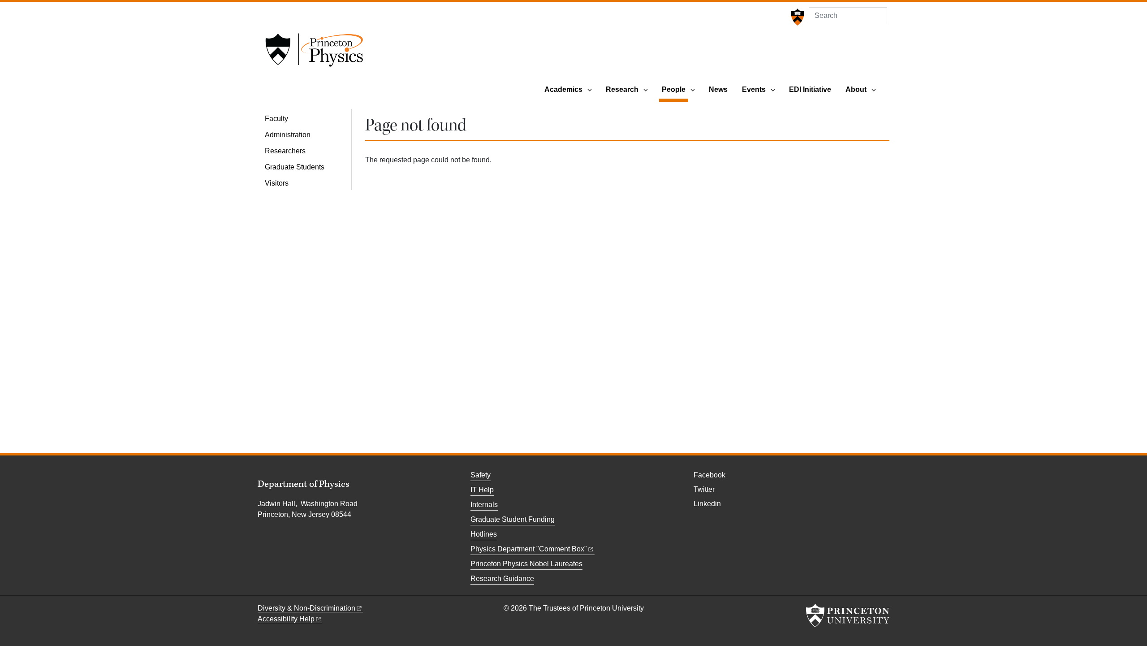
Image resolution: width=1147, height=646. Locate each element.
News (718, 89)
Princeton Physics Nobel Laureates (526, 564)
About (856, 89)
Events (754, 89)
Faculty (276, 118)
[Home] (314, 53)
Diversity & (306, 608)
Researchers (285, 151)
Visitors (277, 183)
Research (622, 89)
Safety (480, 475)
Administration (287, 135)
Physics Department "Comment (528, 549)
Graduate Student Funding (512, 519)
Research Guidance (502, 578)
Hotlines (483, 534)
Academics (563, 89)
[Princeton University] (796, 17)
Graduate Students (294, 167)
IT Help (482, 490)
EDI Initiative (810, 89)
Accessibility (286, 619)
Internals (484, 504)
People (675, 89)
